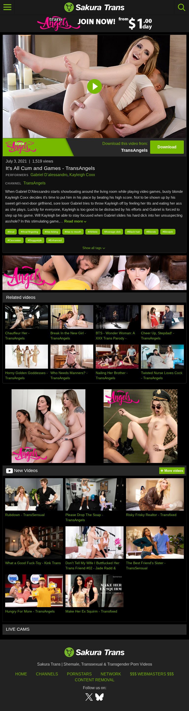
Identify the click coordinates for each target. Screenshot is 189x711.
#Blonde (151, 231)
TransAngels (34, 183)
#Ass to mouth (73, 231)
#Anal (11, 231)
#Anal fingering (29, 231)
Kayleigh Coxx (82, 175)
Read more (73, 221)
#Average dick (112, 231)
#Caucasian (14, 240)
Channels (47, 674)
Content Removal (94, 680)
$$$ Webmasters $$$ (152, 674)
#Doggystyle (35, 240)
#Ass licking (51, 231)
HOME (21, 674)
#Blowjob (168, 231)
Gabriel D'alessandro (49, 175)
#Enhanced (55, 240)
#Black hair (133, 231)
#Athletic (93, 231)
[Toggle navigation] (7, 7)
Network (111, 674)
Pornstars (79, 674)
